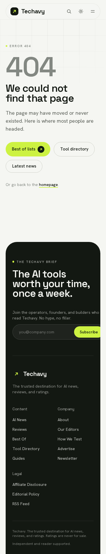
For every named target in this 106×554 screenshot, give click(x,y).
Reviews (19, 429)
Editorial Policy (25, 494)
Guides (18, 458)
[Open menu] (93, 11)
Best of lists (23, 149)
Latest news (24, 166)
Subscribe (89, 332)
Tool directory (74, 149)
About (63, 419)
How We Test (70, 439)
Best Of (19, 439)
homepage (48, 184)
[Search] (69, 11)
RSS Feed (20, 503)
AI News (19, 419)
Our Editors (68, 429)
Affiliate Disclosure (29, 484)
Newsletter (67, 458)
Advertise (66, 448)
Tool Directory (26, 448)
